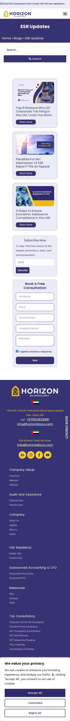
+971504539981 (38, 419)
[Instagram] (31, 455)
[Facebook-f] (39, 455)
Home (6, 38)
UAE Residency (20, 547)
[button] (65, 14)
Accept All (35, 693)
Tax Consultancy (22, 616)
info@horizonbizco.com (35, 424)
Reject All (35, 713)
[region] (35, 689)
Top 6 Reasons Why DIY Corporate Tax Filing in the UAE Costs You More (34, 111)
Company (17, 514)
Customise (35, 703)
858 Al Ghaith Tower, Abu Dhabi (35, 440)
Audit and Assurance (25, 494)
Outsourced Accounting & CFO (33, 567)
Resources (17, 588)
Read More (26, 122)
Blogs (18, 38)
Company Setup (22, 470)
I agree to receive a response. (35, 351)
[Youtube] (47, 455)
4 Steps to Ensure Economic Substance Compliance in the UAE (33, 214)
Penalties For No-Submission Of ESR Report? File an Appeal (33, 162)
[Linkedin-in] (22, 455)
